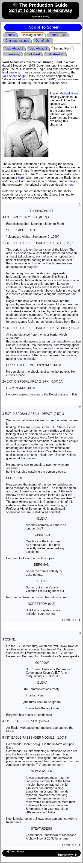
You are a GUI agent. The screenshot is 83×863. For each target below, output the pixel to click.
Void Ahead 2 (38, 48)
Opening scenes (32, 35)
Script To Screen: (28, 10)
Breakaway (60, 10)
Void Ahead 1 (14, 48)
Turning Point (62, 48)
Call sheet (33, 54)
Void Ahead (17, 851)
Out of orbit (43, 40)
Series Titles (58, 35)
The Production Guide (43, 5)
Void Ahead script (14, 76)
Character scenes (17, 40)
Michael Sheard (69, 93)
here (21, 177)
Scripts (10, 35)
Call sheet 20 (55, 54)
